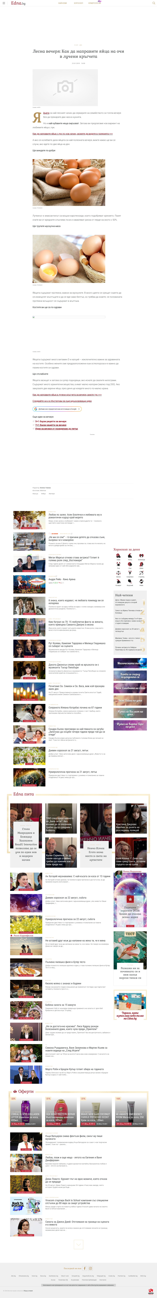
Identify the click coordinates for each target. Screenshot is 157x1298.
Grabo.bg (112, 1276)
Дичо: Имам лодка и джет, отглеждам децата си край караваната (126, 602)
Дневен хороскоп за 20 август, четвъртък (127, 630)
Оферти (26, 1091)
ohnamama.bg (65, 533)
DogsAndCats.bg (88, 1276)
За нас (53, 1280)
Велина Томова (45, 488)
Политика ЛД (63, 1280)
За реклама (75, 1280)
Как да (79, 45)
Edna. (18, 3)
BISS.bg (143, 1276)
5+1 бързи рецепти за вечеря (50, 421)
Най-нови (62, 3)
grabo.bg (52, 576)
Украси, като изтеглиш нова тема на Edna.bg (130, 1015)
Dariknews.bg (53, 1276)
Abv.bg (13, 1276)
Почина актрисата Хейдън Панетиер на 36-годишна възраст (128, 648)
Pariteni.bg (121, 1276)
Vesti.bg (34, 1276)
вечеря (52, 494)
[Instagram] (90, 1268)
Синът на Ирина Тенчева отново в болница (128, 611)
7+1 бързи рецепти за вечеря (50, 424)
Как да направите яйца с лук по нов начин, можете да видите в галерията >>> (73, 133)
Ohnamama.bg (24, 1276)
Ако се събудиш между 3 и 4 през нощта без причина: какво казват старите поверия (128, 620)
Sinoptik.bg (75, 1276)
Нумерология (94, 3)
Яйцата (46, 113)
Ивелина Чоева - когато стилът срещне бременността (127, 639)
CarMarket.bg (132, 1276)
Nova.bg (43, 1276)
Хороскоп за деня (127, 549)
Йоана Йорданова (132, 871)
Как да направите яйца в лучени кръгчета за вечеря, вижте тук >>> (67, 394)
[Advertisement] (64, 456)
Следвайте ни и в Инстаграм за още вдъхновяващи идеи (62, 401)
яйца (44, 494)
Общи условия (28, 1291)
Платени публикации (89, 1280)
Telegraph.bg (101, 1276)
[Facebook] (84, 1268)
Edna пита (23, 794)
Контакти (103, 1280)
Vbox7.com (65, 1276)
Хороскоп (78, 3)
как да (36, 494)
